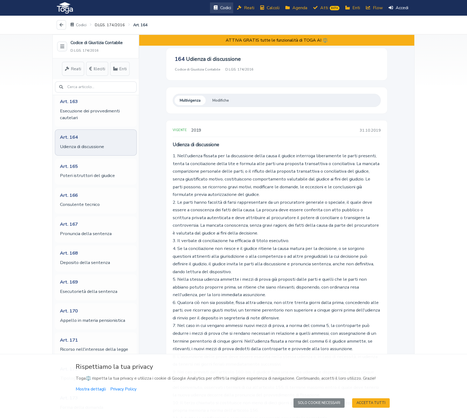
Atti (328, 8)
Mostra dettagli (91, 389)
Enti (355, 8)
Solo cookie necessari (319, 402)
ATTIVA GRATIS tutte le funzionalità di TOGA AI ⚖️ (277, 40)
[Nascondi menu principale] (62, 46)
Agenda (299, 8)
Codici (225, 8)
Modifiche (220, 100)
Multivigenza (190, 100)
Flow (377, 8)
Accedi (401, 8)
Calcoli (272, 8)
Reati (248, 8)
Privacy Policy (123, 389)
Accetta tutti (370, 402)
